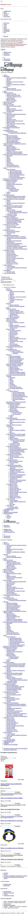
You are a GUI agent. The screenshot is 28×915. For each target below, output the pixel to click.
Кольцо (8, 80)
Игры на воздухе (11, 115)
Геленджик (6, 23)
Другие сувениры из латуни (14, 227)
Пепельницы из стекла (12, 263)
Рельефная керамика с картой (14, 222)
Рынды (8, 228)
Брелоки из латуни (11, 226)
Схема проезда (7, 903)
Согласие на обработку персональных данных (15, 875)
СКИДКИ (6, 511)
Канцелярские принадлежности (12, 127)
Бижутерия (6, 76)
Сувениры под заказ (9, 895)
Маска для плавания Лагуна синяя (10, 809)
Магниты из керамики (12, 137)
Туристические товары (9, 273)
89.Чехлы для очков (12, 181)
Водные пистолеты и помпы (14, 106)
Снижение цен (7, 891)
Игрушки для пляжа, (9, 104)
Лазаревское (7, 29)
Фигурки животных (12, 126)
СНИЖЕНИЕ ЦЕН (8, 509)
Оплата (8, 517)
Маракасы (9, 208)
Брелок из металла (11, 88)
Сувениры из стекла (9, 250)
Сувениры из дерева (12, 213)
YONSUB (9, 162)
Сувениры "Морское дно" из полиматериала (14, 97)
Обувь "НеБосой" (11, 169)
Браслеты (9, 79)
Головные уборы (11, 182)
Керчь (5, 12)
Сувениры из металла (9, 230)
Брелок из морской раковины (14, 89)
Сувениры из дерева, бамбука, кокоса (13, 205)
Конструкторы (10, 116)
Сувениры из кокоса (12, 215)
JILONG (9, 160)
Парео (8, 193)
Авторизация (7, 60)
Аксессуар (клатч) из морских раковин (16, 77)
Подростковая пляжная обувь (17, 174)
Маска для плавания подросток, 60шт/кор (12, 848)
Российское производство (13, 166)
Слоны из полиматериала (13, 244)
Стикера (9, 234)
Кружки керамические (12, 217)
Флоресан (9, 204)
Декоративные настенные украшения (16, 236)
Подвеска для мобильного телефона (16, 84)
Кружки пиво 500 (11, 257)
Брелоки (6, 87)
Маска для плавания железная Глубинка (12, 798)
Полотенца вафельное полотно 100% (16, 196)
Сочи (5, 25)
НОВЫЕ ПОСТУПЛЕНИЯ (11, 512)
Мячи (8, 107)
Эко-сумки (9, 269)
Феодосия (6, 13)
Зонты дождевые (8, 103)
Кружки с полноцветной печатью (15, 258)
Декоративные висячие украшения (18, 212)
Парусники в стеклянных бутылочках (13, 178)
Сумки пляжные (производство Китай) (17, 267)
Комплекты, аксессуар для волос (15, 81)
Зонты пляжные (11, 186)
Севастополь (7, 16)
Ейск (5, 32)
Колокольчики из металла (13, 231)
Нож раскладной (11, 232)
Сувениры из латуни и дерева (11, 224)
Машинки (9, 118)
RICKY (8, 161)
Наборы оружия (11, 122)
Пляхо (5, 28)
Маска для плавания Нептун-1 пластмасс (12, 820)
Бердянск (6, 36)
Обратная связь (7, 884)
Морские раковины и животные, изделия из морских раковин (15, 365)
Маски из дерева (11, 209)
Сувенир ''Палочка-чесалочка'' (14, 211)
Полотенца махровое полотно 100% (16, 197)
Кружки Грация (11, 253)
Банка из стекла (11, 251)
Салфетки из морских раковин (14, 151)
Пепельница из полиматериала (14, 243)
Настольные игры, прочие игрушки (16, 123)
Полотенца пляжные (9, 195)
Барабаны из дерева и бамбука (14, 207)
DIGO (8, 157)
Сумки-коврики (14, 191)
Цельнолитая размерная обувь (17, 177)
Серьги (8, 85)
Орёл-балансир (10, 242)
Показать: (3, 759)
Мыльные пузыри (11, 119)
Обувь (5, 168)
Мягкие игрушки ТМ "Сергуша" (15, 120)
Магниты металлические (13, 139)
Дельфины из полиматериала (14, 240)
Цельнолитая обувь (14, 176)
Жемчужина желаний (9, 102)
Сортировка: (4, 756)
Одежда (9, 192)
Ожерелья (9, 83)
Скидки (6, 894)
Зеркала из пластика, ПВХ (13, 95)
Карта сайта (7, 885)
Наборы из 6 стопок (12, 262)
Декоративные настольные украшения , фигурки (16, 470)
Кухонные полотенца (12, 131)
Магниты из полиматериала (14, 138)
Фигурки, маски (11, 271)
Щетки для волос (11, 99)
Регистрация (7, 59)
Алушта (6, 15)
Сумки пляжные (8, 265)
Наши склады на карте (9, 905)
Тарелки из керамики (12, 223)
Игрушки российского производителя (16, 114)
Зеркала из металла (11, 94)
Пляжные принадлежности (10, 180)
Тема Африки (7, 270)
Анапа (5, 24)
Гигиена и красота (8, 92)
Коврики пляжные (11, 188)
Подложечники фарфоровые (14, 220)
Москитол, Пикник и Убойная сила (16, 203)
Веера (5, 91)
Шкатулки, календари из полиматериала (17, 248)
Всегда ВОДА (10, 164)
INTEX (8, 158)
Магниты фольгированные (13, 142)
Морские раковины (11, 147)
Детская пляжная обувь (15, 170)
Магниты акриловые (12, 135)
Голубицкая (7, 31)
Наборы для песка (11, 108)
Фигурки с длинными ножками (15, 247)
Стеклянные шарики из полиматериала (17, 246)
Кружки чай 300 (11, 261)
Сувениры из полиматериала (11, 235)
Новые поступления (9, 892)
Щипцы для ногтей (11, 100)
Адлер (5, 27)
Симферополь (7, 11)
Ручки (8, 129)
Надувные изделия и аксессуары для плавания (15, 154)
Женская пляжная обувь (16, 172)
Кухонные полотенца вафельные (18, 133)
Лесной (8, 201)
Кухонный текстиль (9, 130)
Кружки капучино (11, 254)
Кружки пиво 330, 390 (12, 255)
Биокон (8, 200)
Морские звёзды (11, 146)
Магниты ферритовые (12, 141)
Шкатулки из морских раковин (14, 153)
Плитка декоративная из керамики (15, 219)
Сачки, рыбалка (11, 125)
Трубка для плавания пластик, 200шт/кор (12, 859)
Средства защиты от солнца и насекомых (14, 199)
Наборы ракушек (11, 150)
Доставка (9, 516)
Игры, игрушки (8, 112)
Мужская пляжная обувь (16, 173)
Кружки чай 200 (11, 259)
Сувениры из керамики (10, 216)
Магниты (6, 134)
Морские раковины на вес (13, 149)
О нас (8, 515)
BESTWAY (9, 156)
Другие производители (12, 165)
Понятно (3, 49)
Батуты (5, 75)
